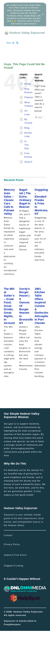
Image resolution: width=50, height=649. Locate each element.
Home (27, 84)
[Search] (18, 42)
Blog (27, 128)
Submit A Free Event (15, 555)
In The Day (26, 144)
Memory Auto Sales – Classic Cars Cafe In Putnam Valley (9, 201)
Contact (8, 535)
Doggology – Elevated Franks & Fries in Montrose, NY (42, 201)
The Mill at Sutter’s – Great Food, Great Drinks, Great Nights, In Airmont (9, 306)
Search (28, 162)
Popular (28, 97)
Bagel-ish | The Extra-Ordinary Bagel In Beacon (25, 198)
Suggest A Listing (13, 566)
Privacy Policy (12, 544)
